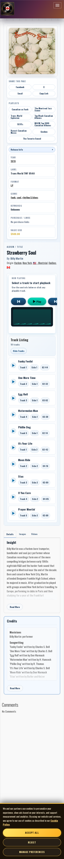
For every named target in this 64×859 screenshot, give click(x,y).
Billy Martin (16, 258)
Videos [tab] (34, 533)
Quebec (44, 131)
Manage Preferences (32, 852)
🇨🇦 (8, 267)
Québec (52, 263)
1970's (20, 124)
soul (19, 197)
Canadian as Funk (20, 109)
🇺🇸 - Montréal (40, 263)
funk (13, 197)
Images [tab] (22, 533)
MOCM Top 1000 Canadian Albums (42, 124)
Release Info (32, 149)
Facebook (20, 87)
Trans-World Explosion (16, 116)
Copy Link (43, 93)
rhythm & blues (30, 197)
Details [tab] (10, 534)
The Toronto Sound (32, 138)
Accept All (32, 832)
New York (27, 263)
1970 (13, 161)
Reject (32, 842)
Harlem (18, 263)
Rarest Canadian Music (19, 131)
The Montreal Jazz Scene (43, 109)
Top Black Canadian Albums (43, 116)
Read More (15, 606)
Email (20, 93)
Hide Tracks (18, 350)
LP (12, 185)
